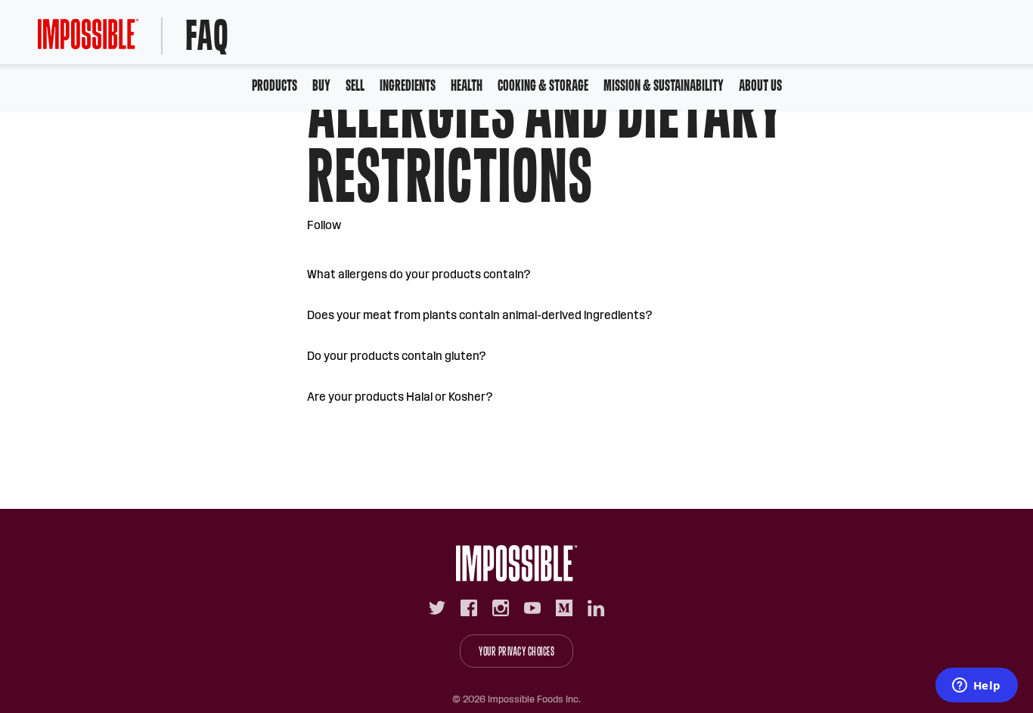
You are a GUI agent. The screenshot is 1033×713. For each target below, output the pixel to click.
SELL (355, 85)
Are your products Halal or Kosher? (400, 397)
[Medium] (564, 608)
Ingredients (408, 85)
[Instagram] (500, 608)
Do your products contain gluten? (396, 356)
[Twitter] (437, 608)
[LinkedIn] (596, 608)
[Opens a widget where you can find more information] (976, 686)
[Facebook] (469, 608)
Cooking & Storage (543, 85)
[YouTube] (532, 608)
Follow (324, 225)
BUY (321, 85)
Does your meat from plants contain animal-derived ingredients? (480, 315)
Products (274, 85)
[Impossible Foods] (516, 563)
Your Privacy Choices (516, 651)
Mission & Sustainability (663, 85)
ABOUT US (760, 85)
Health (466, 85)
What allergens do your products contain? (419, 274)
